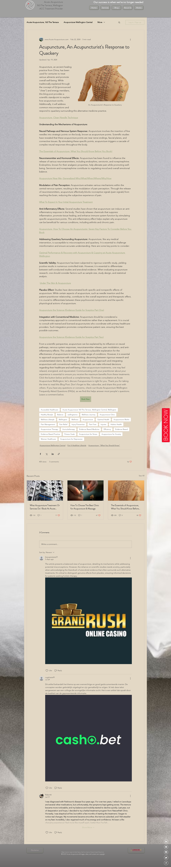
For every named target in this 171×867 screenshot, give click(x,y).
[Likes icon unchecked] (46, 670)
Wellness (74, 419)
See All (141, 476)
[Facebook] (166, 863)
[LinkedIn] (166, 841)
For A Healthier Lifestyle (76, 445)
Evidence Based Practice (50, 434)
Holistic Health (116, 424)
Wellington (63, 419)
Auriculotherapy (68, 429)
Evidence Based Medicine (89, 429)
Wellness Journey (88, 414)
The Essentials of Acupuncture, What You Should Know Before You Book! (125, 507)
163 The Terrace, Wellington (50, 5)
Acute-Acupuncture (53, 2)
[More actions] (130, 39)
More (100, 22)
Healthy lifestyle (47, 414)
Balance (60, 414)
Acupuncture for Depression (71, 439)
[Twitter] (166, 857)
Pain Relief (63, 424)
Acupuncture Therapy (49, 429)
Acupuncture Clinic (107, 414)
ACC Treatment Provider (51, 8)
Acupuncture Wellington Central (78, 22)
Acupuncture (88, 419)
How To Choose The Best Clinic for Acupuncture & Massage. (84, 507)
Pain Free (92, 424)
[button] (127, 8)
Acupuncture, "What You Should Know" (104, 445)
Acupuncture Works (121, 419)
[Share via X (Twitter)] (46, 454)
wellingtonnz (72, 414)
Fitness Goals (69, 434)
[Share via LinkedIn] (52, 454)
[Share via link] (59, 454)
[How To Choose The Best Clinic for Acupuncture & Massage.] (85, 490)
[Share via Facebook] (40, 454)
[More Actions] (130, 558)
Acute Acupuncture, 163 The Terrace (43, 22)
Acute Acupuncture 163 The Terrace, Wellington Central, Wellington (89, 410)
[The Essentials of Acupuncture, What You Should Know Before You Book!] (126, 490)
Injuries (103, 424)
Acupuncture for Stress (88, 434)
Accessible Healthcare (49, 410)
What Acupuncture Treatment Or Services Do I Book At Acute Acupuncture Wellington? (45, 507)
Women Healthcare (48, 439)
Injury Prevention (78, 424)
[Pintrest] (166, 847)
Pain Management (48, 424)
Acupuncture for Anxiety (111, 434)
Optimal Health (103, 419)
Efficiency (107, 429)
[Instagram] (166, 852)
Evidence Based (121, 429)
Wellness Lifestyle (47, 419)
